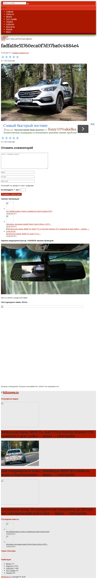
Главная (9, 11)
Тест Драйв (11, 19)
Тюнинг (9, 21)
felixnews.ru (6, 577)
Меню (3, 7)
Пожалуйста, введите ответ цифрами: (17, 185)
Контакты (10, 26)
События (10, 24)
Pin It (3, 40)
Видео (9, 16)
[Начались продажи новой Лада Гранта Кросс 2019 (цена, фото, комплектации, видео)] (10, 221)
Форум (9, 29)
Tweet (3, 37)
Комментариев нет (20, 53)
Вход (8, 31)
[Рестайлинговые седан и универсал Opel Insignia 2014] (10, 209)
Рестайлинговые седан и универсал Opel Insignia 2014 (29, 211)
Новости (10, 14)
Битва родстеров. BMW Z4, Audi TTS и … (23, 234)
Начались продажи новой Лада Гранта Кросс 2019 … (28, 224)
